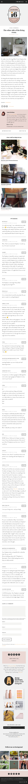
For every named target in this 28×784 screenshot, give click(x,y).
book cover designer (13, 114)
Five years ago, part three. (6, 208)
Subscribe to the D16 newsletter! (16, 126)
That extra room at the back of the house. (9, 160)
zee (3, 434)
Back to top (22, 782)
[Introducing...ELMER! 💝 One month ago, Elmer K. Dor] (14, 755)
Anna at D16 (5, 303)
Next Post (22, 131)
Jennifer (4, 240)
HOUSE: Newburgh (14, 27)
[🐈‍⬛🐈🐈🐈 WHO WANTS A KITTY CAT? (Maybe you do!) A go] (4, 764)
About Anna (13, 658)
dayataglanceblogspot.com (10, 358)
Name (4, 621)
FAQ (18, 658)
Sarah (4, 566)
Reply (23, 221)
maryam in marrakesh (8, 548)
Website (4, 632)
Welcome (20, 672)
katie (3, 278)
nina (3, 409)
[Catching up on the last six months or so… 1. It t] (23, 764)
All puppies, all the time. (6, 184)
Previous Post (7, 131)
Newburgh (8, 102)
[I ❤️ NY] (14, 764)
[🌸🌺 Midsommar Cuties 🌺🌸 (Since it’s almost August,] (23, 755)
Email (4, 627)
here (18, 736)
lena (3, 385)
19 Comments (11, 106)
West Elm (15, 489)
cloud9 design (6, 589)
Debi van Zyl (5, 505)
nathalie (4, 221)
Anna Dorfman (10, 112)
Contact (14, 660)
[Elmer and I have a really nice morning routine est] (4, 755)
